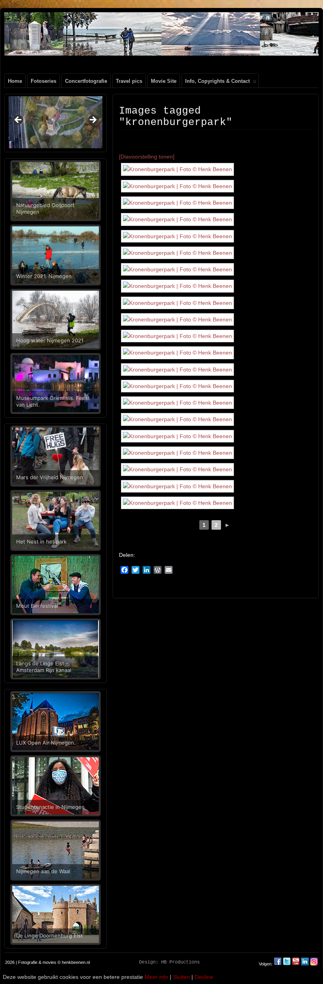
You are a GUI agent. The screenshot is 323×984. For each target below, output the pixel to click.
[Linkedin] (305, 964)
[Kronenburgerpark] (177, 169)
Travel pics (129, 81)
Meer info (156, 977)
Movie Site (163, 81)
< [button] (18, 120)
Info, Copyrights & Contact (217, 81)
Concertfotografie (86, 81)
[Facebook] (278, 964)
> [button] (92, 120)
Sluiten (181, 977)
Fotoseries (43, 81)
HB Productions (180, 962)
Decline (204, 977)
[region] (55, 122)
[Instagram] (314, 964)
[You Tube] (296, 964)
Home (15, 81)
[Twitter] (287, 964)
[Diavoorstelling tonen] (146, 156)
